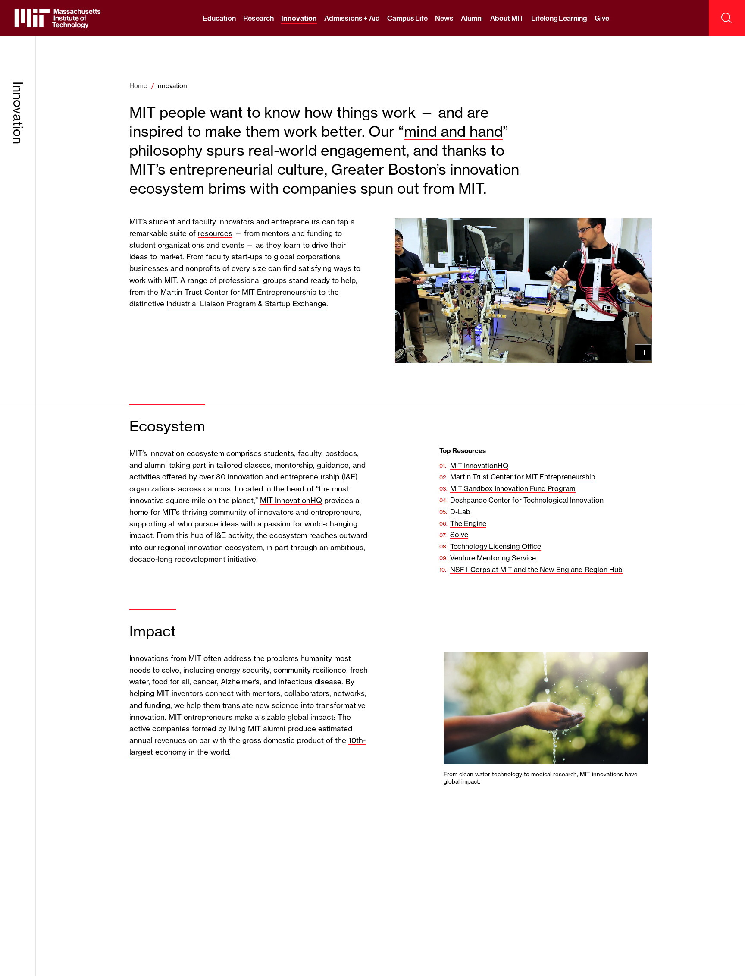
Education (219, 18)
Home (138, 86)
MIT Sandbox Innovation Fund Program (513, 488)
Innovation (299, 18)
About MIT (506, 18)
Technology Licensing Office (495, 546)
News (444, 18)
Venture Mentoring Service (493, 558)
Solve (459, 534)
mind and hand (453, 131)
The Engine (468, 523)
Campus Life (407, 18)
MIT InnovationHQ (291, 500)
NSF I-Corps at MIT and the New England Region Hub (536, 569)
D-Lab (460, 511)
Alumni (472, 18)
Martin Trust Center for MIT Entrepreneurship (238, 291)
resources (215, 233)
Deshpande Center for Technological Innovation (527, 500)
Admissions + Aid (352, 18)
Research (258, 18)
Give (602, 18)
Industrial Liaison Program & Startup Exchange (246, 303)
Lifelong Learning (559, 18)
